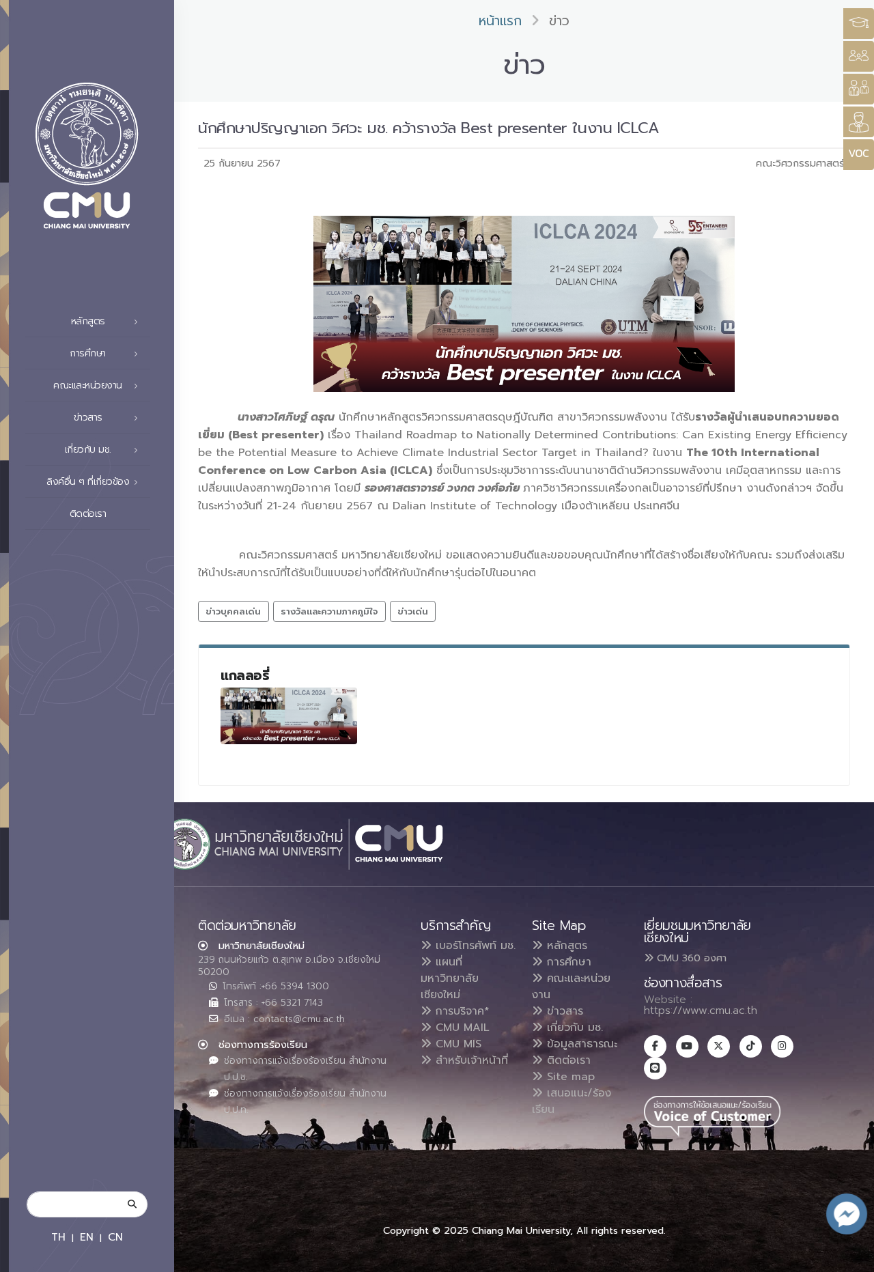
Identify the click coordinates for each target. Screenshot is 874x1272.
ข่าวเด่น (412, 611)
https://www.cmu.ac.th (700, 1010)
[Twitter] (718, 1046)
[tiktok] (750, 1046)
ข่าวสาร (563, 1011)
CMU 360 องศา (690, 957)
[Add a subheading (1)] (289, 716)
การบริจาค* (461, 1011)
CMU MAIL (461, 1027)
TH (58, 1237)
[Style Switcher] (858, 56)
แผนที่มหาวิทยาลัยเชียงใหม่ (450, 978)
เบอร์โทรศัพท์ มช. (474, 945)
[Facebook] (655, 1046)
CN (115, 1237)
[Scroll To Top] (850, 1256)
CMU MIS (456, 1044)
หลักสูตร (565, 945)
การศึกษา (567, 962)
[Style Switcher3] (858, 23)
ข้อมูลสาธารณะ (580, 1044)
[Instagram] (782, 1046)
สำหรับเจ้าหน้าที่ (470, 1060)
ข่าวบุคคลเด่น (233, 611)
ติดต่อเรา (88, 514)
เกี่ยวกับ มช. (573, 1027)
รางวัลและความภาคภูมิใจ (329, 611)
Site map (569, 1077)
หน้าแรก (500, 21)
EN (87, 1237)
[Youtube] (687, 1046)
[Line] (655, 1068)
